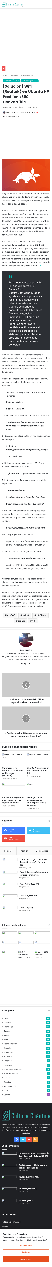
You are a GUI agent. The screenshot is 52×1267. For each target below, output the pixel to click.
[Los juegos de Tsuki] (9, 955)
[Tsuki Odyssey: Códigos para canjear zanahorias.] (10, 876)
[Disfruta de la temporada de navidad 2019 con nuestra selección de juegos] (42, 955)
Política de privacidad (11, 1222)
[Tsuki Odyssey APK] (10, 899)
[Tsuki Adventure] (42, 935)
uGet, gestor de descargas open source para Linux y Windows (36, 801)
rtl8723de (41, 615)
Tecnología (8, 1027)
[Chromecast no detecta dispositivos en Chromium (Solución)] (13, 759)
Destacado (8, 1022)
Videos (6, 1035)
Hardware (7, 81)
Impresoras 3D (10, 1086)
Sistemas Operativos (19, 75)
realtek (25, 615)
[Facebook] (26, 663)
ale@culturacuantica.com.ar (31, 659)
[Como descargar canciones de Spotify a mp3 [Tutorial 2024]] (10, 863)
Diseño (7, 1078)
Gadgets (7, 1048)
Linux (31, 75)
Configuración (26, 1245)
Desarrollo (8, 1061)
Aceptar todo (26, 1259)
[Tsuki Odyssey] (10, 911)
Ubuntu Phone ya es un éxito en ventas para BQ (38, 770)
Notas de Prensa (11, 1073)
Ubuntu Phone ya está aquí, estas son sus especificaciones (13, 800)
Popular (24, 851)
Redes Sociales (10, 1044)
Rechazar (26, 1252)
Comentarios (42, 851)
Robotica (7, 1082)
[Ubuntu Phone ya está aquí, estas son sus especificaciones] (13, 789)
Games (7, 1095)
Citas (6, 1090)
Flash (6, 1018)
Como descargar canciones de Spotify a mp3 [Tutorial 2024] (33, 862)
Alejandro (9, 112)
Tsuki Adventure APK (29, 884)
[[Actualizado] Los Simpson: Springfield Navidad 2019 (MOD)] (26, 955)
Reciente (8, 851)
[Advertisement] (26, 37)
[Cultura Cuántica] (12, 4)
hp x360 (10, 615)
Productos (8, 1052)
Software (8, 1056)
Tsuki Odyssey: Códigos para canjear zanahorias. (33, 873)
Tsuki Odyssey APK (28, 895)
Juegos (7, 1031)
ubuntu (21, 621)
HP (39, 265)
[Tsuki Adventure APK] (10, 888)
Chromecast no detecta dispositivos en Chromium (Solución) (12, 772)
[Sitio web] (22, 663)
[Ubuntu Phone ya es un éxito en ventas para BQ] (38, 759)
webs (6, 1039)
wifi (33, 621)
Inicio (6, 75)
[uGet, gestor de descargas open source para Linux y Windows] (38, 789)
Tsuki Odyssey (26, 907)
